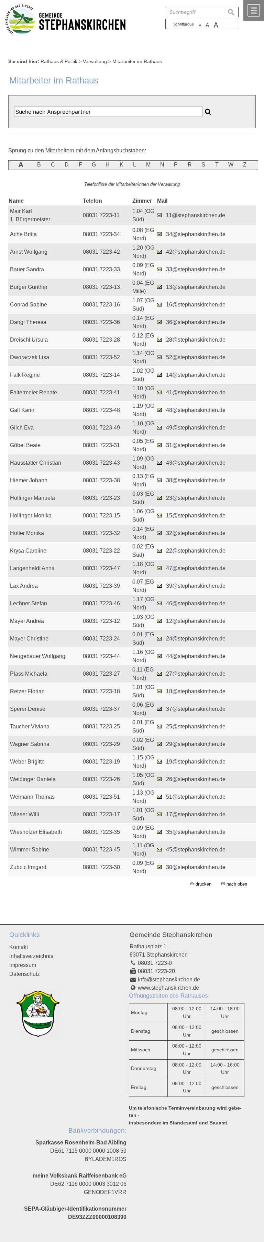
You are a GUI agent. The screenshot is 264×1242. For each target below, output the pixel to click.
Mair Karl (21, 211)
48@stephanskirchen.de (196, 410)
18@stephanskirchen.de (196, 691)
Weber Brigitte (27, 762)
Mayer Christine (29, 639)
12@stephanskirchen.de (196, 621)
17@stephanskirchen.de (196, 814)
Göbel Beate (25, 445)
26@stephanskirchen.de (196, 779)
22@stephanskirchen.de (196, 551)
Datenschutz (24, 974)
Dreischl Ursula (29, 340)
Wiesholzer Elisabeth (36, 832)
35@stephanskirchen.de (196, 832)
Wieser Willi (24, 814)
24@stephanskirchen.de (196, 639)
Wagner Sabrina (30, 744)
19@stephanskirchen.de (196, 762)
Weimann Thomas (32, 797)
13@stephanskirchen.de (196, 287)
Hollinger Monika (31, 515)
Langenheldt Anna (32, 568)
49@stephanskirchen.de (196, 428)
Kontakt (18, 947)
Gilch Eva (22, 428)
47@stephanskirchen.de (196, 568)
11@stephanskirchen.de (195, 215)
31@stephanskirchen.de (196, 445)
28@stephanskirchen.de (196, 340)
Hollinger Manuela (32, 498)
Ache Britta (23, 234)
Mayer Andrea (27, 621)
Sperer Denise (27, 709)
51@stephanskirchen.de (196, 797)
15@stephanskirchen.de (196, 515)
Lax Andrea (24, 586)
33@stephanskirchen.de (196, 269)
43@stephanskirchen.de (196, 463)
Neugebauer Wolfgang (37, 656)
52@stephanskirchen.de (196, 357)
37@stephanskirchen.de (196, 709)
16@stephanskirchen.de (196, 304)
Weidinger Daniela (33, 779)
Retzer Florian (27, 691)
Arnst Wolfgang (28, 252)
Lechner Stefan (28, 603)
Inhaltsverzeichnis (31, 956)
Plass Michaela (28, 674)
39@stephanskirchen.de (196, 586)
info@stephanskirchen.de (169, 979)
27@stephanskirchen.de (196, 674)
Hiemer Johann (28, 480)
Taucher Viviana (30, 726)
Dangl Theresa (28, 322)
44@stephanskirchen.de (196, 656)
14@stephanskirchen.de (196, 375)
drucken (203, 884)
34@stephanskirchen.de (196, 234)
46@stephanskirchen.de (196, 603)
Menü (254, 10)
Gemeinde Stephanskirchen (171, 934)
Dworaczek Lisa (29, 357)
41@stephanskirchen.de (196, 392)
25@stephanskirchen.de (196, 726)
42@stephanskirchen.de (196, 252)
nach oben (237, 884)
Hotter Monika (27, 533)
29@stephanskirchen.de (196, 744)
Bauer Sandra (27, 269)
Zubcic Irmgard (28, 867)
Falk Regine (25, 375)
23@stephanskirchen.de (196, 498)
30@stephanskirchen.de (196, 867)
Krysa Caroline (28, 551)
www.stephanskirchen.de (168, 988)
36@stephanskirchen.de (196, 322)
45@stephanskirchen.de (196, 849)
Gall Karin (22, 410)
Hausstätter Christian (35, 463)
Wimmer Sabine (29, 849)
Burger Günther (28, 287)
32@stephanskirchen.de (196, 533)
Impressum (22, 965)
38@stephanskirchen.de (196, 480)
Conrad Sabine (28, 304)
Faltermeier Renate (33, 392)
